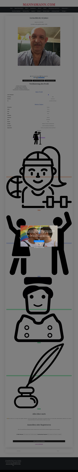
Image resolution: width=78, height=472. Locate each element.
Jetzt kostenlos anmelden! (39, 241)
